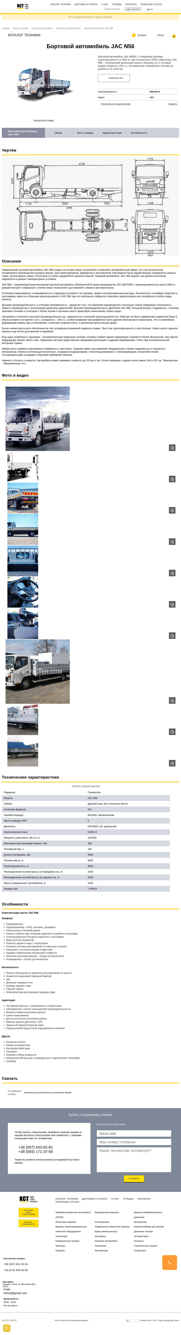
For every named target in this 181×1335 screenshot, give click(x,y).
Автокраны (100, 1236)
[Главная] (24, 6)
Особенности (139, 132)
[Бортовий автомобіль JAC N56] (90, 419)
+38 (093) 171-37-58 (35, 1151)
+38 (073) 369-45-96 (16, 1270)
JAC (151, 97)
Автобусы (139, 1241)
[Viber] (14, 1277)
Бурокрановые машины (107, 1212)
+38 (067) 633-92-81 (35, 1147)
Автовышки (61, 1236)
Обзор (58, 132)
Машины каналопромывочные (71, 1226)
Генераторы (140, 1250)
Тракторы (60, 1246)
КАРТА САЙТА (9, 1320)
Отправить (134, 1179)
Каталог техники (60, 4)
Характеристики (112, 132)
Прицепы (60, 1250)
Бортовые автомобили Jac (68, 28)
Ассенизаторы (102, 1222)
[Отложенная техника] (148, 35)
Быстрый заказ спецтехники (28, 1212)
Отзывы (117, 4)
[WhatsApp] (7, 1277)
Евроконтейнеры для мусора (149, 1226)
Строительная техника (145, 1246)
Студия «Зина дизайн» (166, 1320)
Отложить (141, 35)
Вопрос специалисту (28, 1223)
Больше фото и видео (44, 120)
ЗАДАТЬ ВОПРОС (133, 9)
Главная (5, 28)
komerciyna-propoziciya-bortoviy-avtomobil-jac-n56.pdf (47, 1093)
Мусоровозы (140, 1222)
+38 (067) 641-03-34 (16, 1264)
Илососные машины (66, 1222)
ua (148, 9)
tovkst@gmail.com (15, 1293)
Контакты (131, 4)
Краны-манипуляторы (106, 1231)
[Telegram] (21, 1277)
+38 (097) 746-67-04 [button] (112, 9)
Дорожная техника (143, 1231)
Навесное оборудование (68, 1231)
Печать (160, 35)
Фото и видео (85, 132)
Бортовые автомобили (42, 28)
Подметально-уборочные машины (112, 1226)
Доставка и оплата (86, 4)
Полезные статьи (151, 4)
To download (14, 1091)
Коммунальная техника (67, 1241)
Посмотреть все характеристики (115, 104)
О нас (104, 4)
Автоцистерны (141, 1236)
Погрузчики (100, 1246)
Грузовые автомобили (106, 1241)
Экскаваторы (101, 1250)
